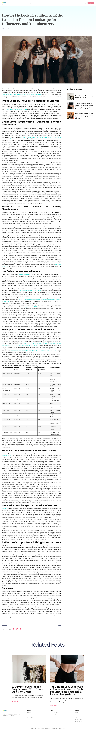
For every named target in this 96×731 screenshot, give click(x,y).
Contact (77, 715)
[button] (14, 629)
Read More (15, 701)
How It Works (41, 3)
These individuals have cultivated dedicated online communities (22, 94)
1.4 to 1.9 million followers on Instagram (29, 291)
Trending (28, 3)
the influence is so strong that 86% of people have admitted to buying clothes (34, 351)
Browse (34, 3)
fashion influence (24, 274)
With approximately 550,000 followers (33, 307)
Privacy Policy (78, 721)
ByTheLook (5, 509)
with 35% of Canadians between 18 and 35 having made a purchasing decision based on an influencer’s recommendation (31, 344)
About (76, 712)
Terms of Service (79, 719)
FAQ (76, 717)
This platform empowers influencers (16, 110)
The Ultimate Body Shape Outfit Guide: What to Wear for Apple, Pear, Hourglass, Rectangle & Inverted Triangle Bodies (67, 690)
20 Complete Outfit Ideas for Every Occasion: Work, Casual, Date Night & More (84, 95)
